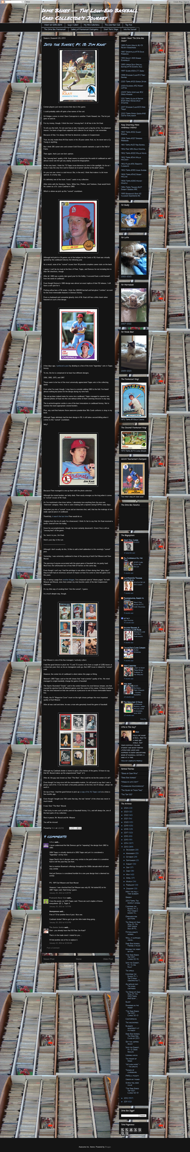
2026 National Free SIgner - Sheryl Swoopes (139, 690)
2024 (126, 808)
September (131, 860)
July (128, 867)
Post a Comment (53, 948)
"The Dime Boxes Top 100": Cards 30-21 (132, 1013)
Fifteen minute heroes (132, 933)
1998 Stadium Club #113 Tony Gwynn (133, 76)
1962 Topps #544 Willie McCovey (131, 158)
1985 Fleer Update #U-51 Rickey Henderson (132, 46)
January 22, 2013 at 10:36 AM (60, 943)
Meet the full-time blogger (132, 892)
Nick (137, 732)
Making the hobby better (133, 950)
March (129, 881)
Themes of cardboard (131, 1071)
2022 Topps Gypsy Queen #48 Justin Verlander (133, 114)
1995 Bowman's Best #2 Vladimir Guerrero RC (131, 194)
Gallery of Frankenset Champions (84, 29)
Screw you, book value (132, 1084)
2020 (126, 822)
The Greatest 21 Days (133, 702)
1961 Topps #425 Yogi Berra (133, 145)
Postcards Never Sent (58, 898)
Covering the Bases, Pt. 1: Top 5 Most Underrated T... (133, 977)
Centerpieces (131, 1019)
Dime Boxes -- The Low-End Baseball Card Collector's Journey (89, 14)
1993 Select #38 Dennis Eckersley (131, 59)
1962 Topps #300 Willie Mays (133, 153)
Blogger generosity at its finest (132, 1028)
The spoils (130, 970)
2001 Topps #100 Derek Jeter (133, 81)
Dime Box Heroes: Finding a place (133, 944)
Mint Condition (130, 665)
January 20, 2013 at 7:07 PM (60, 906)
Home (79, 959)
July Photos (128, 620)
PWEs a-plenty (132, 1075)
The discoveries (132, 1022)
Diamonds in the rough (132, 1006)
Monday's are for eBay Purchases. (139, 634)
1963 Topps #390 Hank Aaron (133, 170)
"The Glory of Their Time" (132, 790)
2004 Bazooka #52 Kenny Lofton (132, 87)
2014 (126, 843)
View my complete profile (131, 760)
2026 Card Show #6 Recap (138, 564)
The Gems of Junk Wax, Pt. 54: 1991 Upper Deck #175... (133, 925)
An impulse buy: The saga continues (132, 986)
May (128, 874)
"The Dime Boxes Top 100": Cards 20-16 (132, 957)
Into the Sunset (130, 29)
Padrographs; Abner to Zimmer (134, 599)
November (130, 853)
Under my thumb (132, 1079)
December (130, 849)
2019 (126, 825)
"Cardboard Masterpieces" (132, 786)
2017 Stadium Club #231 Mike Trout (133, 108)
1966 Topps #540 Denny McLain (131, 175)
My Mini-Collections (91, 25)
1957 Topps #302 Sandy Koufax (131, 133)
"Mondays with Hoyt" (129, 782)
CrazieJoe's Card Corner (134, 647)
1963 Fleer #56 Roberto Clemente (131, 165)
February (130, 885)
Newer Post (49, 959)
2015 (126, 839)
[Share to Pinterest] (80, 828)
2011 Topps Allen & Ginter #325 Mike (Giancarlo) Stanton (132, 100)
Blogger (108, 1147)
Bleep (128, 1002)
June (128, 871)
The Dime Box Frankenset (55, 29)
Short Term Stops (111, 29)
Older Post (108, 959)
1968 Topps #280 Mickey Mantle (131, 182)
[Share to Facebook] (78, 828)
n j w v (127, 618)
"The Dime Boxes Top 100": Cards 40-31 (132, 1090)
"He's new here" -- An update (133, 1065)
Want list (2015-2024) (53, 25)
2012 (126, 1098)
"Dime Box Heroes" (128, 777)
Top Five (129, 25)
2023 (126, 811)
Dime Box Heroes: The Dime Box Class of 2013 (133, 1036)
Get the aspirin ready (132, 1042)
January (130, 888)
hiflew (51, 842)
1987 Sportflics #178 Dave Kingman (132, 53)
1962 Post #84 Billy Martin (133, 149)
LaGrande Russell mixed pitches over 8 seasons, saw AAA (139, 708)
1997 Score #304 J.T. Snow (132, 71)
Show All (143, 719)
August (129, 864)
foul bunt (128, 683)
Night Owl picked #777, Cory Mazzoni (139, 604)
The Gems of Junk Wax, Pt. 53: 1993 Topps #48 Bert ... (133, 995)
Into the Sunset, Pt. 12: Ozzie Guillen (132, 1049)
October (130, 857)
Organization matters (131, 917)
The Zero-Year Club (112, 25)
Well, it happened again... (133, 939)
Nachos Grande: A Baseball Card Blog (132, 628)
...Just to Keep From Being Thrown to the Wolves (139, 671)
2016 (126, 836)
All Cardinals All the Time (133, 559)
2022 (126, 815)
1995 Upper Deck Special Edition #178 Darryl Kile (131, 65)
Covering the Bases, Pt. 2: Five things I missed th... (132, 909)
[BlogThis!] (73, 828)
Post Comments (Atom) (83, 966)
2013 (126, 847)
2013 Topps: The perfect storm (133, 901)
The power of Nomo (131, 1059)
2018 (126, 829)
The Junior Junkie (56, 927)
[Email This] (70, 828)
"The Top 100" (126, 794)
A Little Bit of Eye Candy (139, 583)
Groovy (129, 897)
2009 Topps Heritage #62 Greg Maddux (132, 93)
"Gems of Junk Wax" (129, 773)
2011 (126, 1101)
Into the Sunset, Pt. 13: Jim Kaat (132, 964)
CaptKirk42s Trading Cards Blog (133, 579)
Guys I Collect (73, 25)
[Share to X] (75, 828)
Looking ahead (132, 1055)
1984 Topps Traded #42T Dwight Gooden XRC (131, 188)
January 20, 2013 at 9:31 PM (60, 922)
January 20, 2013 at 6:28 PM (60, 893)
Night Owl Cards (131, 540)
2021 (126, 818)
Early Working (137, 651)
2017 (126, 832)
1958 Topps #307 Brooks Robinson (131, 139)
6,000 (136, 542)
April (128, 878)
